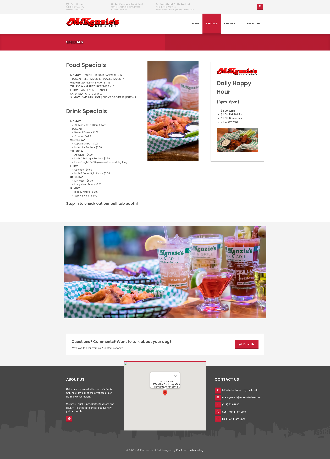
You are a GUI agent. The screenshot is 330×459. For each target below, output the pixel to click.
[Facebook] (260, 7)
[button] (165, 393)
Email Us (248, 344)
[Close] (175, 376)
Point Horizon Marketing (189, 450)
